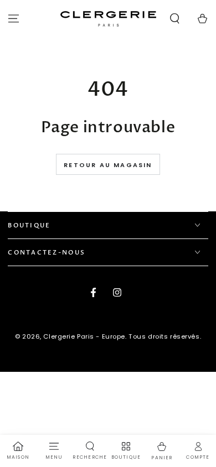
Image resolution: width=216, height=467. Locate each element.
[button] (174, 19)
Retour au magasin (108, 164)
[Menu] (13, 19)
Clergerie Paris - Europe (84, 336)
